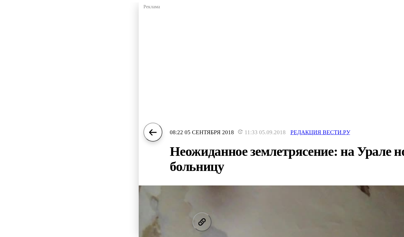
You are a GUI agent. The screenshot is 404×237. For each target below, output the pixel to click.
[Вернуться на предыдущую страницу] (152, 132)
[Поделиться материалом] (202, 221)
